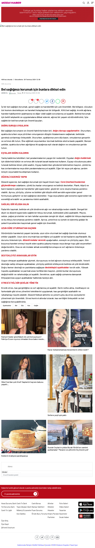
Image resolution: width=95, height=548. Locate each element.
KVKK (54, 545)
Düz (22, 305)
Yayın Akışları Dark (24, 507)
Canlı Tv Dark (22, 503)
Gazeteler (63, 514)
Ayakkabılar (7, 305)
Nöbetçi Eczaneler (24, 510)
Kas (28, 305)
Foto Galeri (63, 503)
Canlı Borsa (36, 503)
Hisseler (51, 510)
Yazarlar (62, 510)
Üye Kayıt (5, 524)
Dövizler (51, 507)
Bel (16, 305)
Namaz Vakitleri (38, 507)
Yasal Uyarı (74, 545)
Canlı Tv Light (6, 510)
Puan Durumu (37, 510)
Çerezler (48, 545)
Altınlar (51, 503)
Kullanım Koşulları (63, 545)
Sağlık (36, 305)
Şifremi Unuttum (8, 527)
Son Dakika (21, 514)
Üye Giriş (4, 521)
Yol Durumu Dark (8, 507)
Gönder (4, 472)
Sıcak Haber (64, 517)
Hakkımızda (21, 545)
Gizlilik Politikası (38, 545)
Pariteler (51, 517)
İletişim (29, 545)
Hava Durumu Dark (8, 503)
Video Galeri (64, 507)
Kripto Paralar (53, 514)
